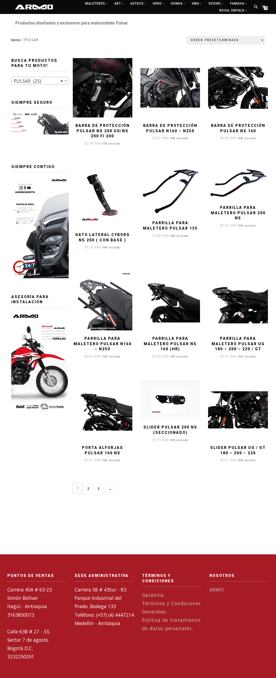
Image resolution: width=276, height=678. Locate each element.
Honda (177, 3)
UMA (195, 3)
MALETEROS (95, 3)
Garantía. (153, 595)
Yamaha (237, 3)
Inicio (15, 40)
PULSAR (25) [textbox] (38, 81)
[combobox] (40, 80)
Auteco (137, 3)
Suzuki (215, 3)
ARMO (216, 589)
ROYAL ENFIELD (231, 10)
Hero (157, 3)
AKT (117, 3)
